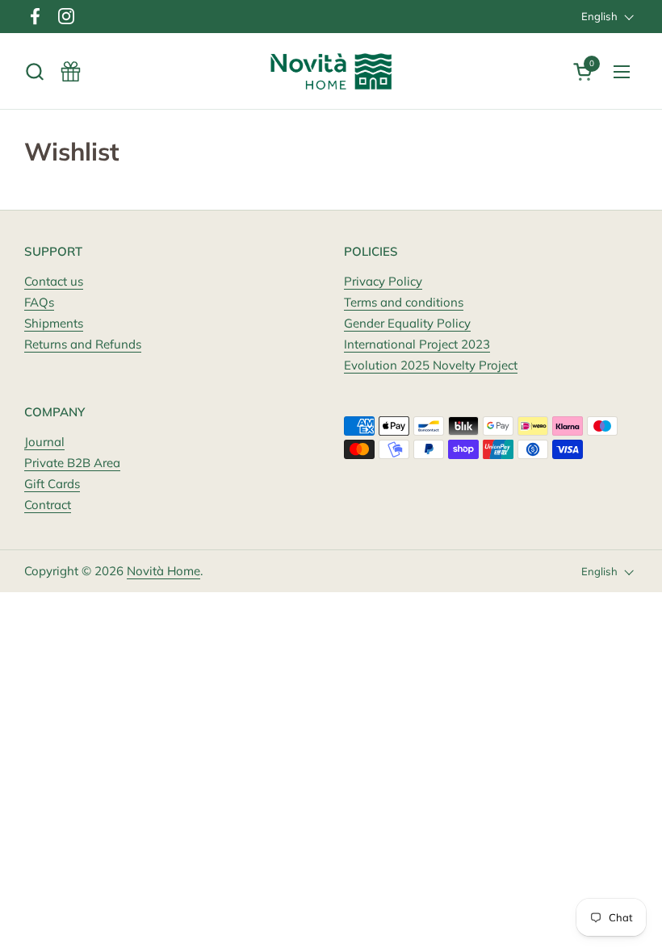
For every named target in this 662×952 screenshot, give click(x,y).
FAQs (39, 302)
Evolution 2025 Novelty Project (430, 365)
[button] (34, 71)
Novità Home (163, 570)
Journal (44, 441)
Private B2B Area (72, 462)
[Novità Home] (331, 71)
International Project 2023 (417, 344)
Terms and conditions (403, 302)
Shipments (53, 323)
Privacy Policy (383, 281)
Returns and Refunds (82, 344)
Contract (47, 504)
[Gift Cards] (71, 71)
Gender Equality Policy (407, 323)
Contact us (53, 281)
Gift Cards (52, 483)
